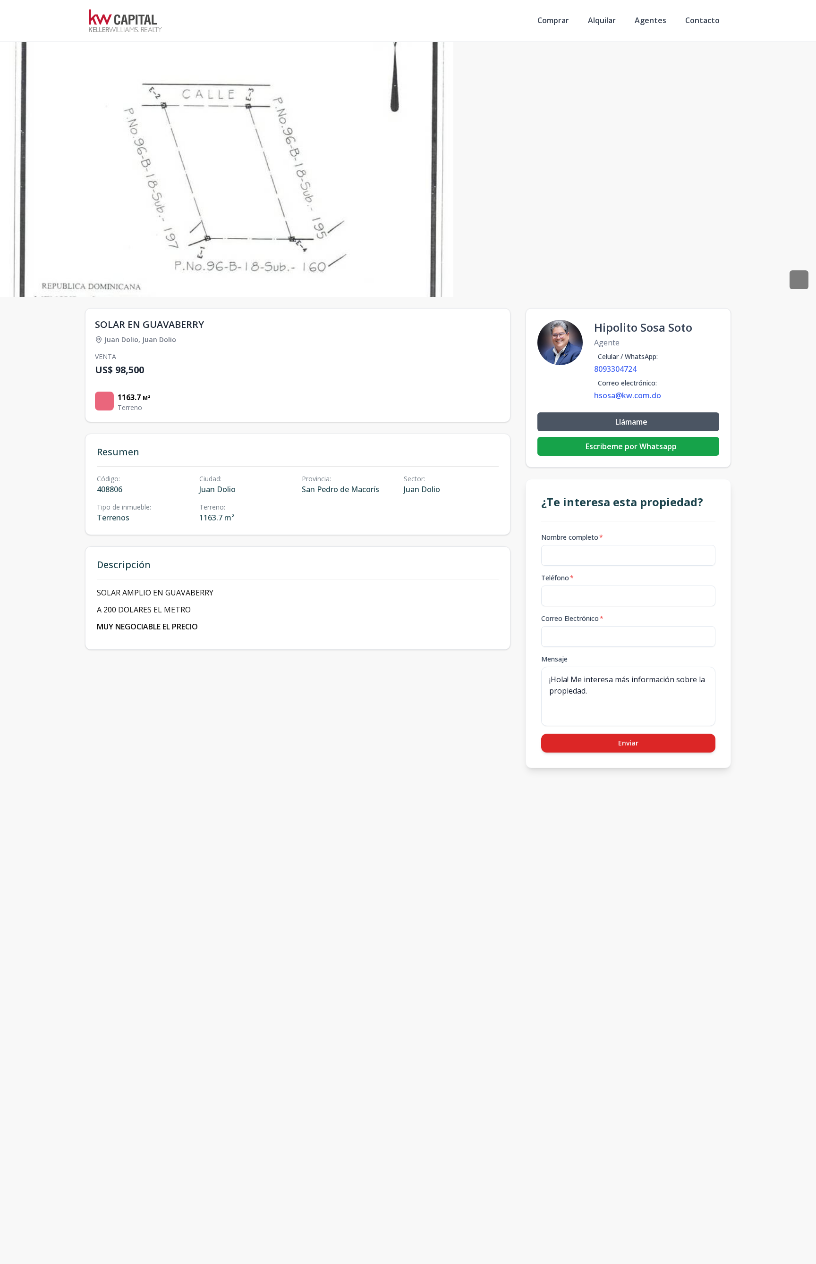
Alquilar (602, 20)
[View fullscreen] (799, 279)
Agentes (650, 20)
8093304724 (615, 369)
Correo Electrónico (572, 618)
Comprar (553, 20)
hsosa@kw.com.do (627, 395)
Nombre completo (572, 537)
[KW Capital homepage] (125, 20)
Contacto (702, 20)
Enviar (628, 742)
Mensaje (554, 658)
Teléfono (557, 577)
